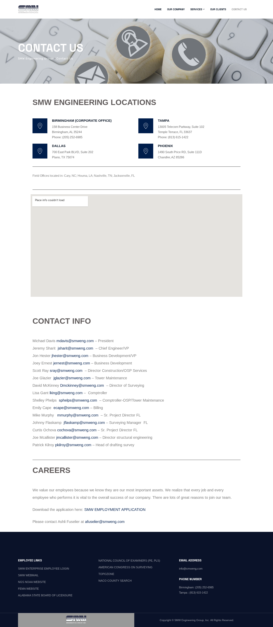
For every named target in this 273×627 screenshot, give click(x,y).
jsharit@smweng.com (75, 348)
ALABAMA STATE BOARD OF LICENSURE (45, 595)
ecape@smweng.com (71, 408)
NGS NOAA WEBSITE (32, 582)
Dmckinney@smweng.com (82, 385)
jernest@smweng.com (71, 363)
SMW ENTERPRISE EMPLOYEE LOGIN (43, 568)
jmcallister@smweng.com (77, 437)
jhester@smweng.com (70, 356)
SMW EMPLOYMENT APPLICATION (114, 510)
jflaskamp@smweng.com (84, 423)
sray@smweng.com (66, 371)
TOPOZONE (106, 574)
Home (158, 9)
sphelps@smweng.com (78, 400)
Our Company (176, 9)
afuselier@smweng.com (105, 522)
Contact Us (239, 9)
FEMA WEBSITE (28, 588)
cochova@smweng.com (77, 430)
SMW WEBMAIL (28, 575)
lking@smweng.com (66, 393)
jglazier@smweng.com (72, 378)
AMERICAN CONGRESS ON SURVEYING (125, 567)
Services (196, 9)
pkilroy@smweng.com (73, 445)
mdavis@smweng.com (75, 341)
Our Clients (218, 9)
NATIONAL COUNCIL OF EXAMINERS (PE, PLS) (129, 560)
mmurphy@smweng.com (77, 415)
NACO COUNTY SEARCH (115, 580)
